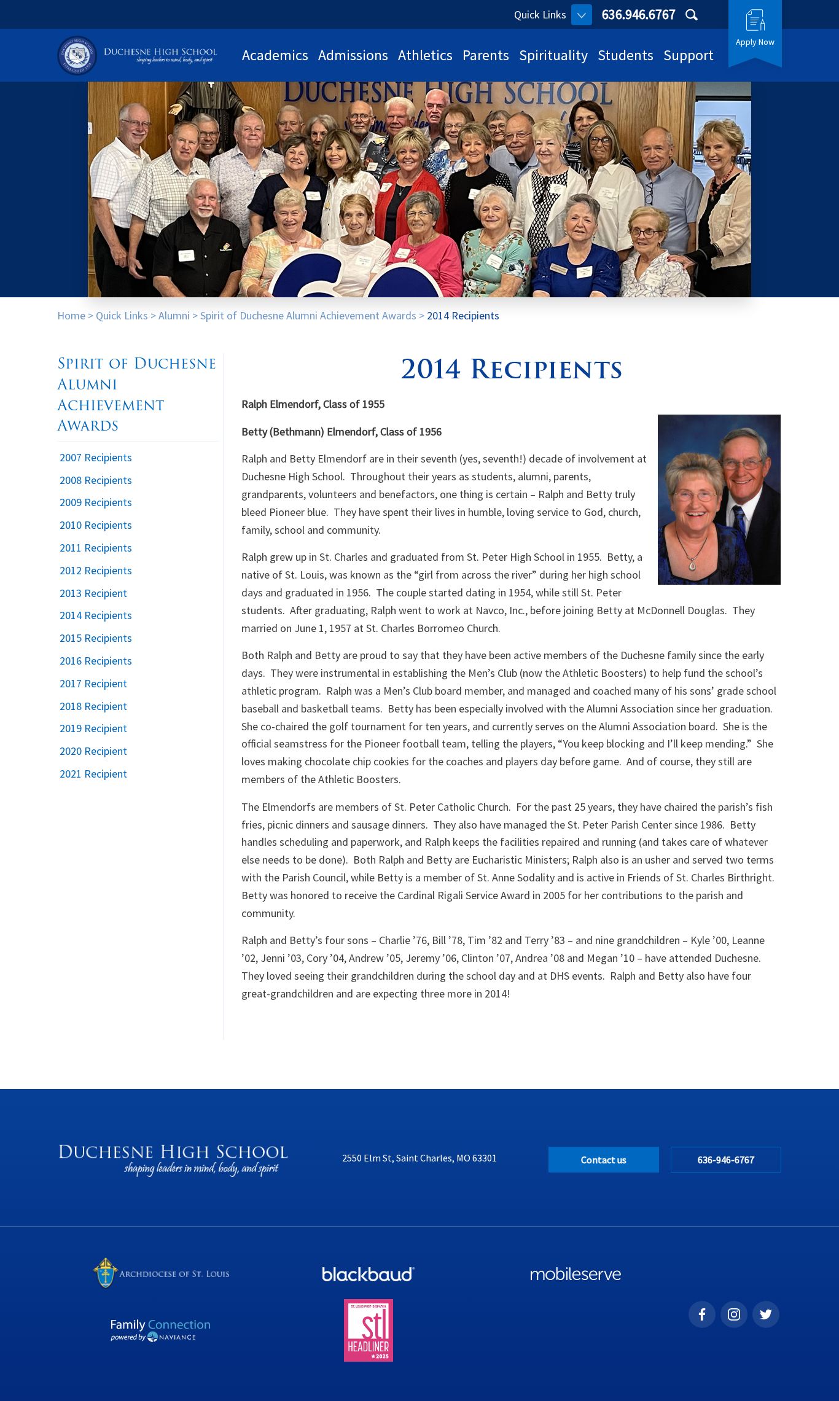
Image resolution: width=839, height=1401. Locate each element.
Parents (485, 54)
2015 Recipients (96, 638)
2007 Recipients (96, 457)
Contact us (603, 1159)
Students (626, 54)
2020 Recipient (93, 751)
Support (688, 54)
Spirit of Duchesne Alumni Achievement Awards (308, 315)
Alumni (174, 315)
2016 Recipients (96, 661)
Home (71, 315)
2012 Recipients (96, 570)
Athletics (425, 54)
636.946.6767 (639, 14)
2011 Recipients (96, 547)
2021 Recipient (93, 774)
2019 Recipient (93, 728)
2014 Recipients (463, 315)
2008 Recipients (96, 480)
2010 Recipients (96, 525)
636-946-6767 (726, 1159)
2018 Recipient (93, 706)
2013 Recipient (93, 593)
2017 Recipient (93, 683)
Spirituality (553, 54)
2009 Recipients (96, 502)
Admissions (353, 54)
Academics (275, 54)
